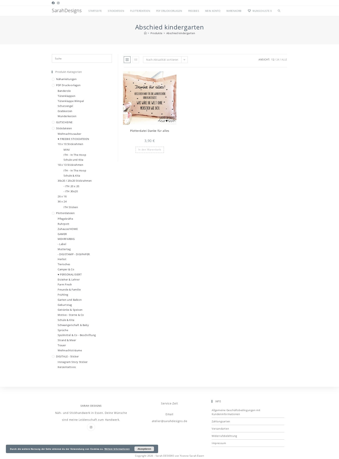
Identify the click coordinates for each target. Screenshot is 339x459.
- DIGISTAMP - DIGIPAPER (74, 254)
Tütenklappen (66, 96)
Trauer (62, 345)
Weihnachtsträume (70, 350)
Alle (284, 59)
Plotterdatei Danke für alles (149, 131)
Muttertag (64, 249)
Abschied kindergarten (180, 33)
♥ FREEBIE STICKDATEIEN (73, 139)
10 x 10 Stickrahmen (70, 144)
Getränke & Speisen (70, 309)
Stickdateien (64, 128)
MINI (67, 149)
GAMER (62, 234)
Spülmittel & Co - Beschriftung (77, 335)
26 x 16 (62, 196)
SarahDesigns (67, 10)
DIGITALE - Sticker (67, 356)
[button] (164, 76)
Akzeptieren (144, 449)
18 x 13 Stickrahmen (70, 165)
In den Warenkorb (149, 149)
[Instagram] (91, 427)
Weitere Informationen (117, 448)
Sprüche (63, 330)
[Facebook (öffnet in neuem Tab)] (54, 3)
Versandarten (220, 428)
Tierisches (64, 264)
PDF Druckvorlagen (68, 85)
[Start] (145, 33)
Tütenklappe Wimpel (71, 101)
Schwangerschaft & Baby (73, 325)
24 (277, 59)
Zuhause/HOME (68, 229)
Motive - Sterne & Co (71, 315)
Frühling (63, 294)
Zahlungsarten (221, 421)
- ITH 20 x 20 (71, 186)
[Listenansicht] (135, 59)
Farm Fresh (65, 284)
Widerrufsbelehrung (224, 436)
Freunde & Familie (69, 289)
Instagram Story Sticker (73, 362)
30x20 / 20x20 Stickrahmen (75, 180)
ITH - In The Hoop (75, 155)
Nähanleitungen (66, 79)
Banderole (64, 91)
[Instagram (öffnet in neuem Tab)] (58, 3)
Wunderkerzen (67, 116)
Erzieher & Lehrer (69, 279)
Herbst (62, 259)
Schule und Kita (73, 159)
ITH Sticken (71, 207)
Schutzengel (65, 106)
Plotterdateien (65, 213)
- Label (62, 244)
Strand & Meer (67, 340)
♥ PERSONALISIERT (70, 274)
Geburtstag (65, 305)
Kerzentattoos (67, 367)
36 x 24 (62, 201)
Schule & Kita (72, 175)
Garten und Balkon (70, 299)
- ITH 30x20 (71, 191)
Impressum (219, 443)
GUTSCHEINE (64, 122)
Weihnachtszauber (69, 134)
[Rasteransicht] (127, 59)
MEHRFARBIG (66, 239)
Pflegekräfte (65, 218)
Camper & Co (66, 269)
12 (272, 59)
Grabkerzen (65, 111)
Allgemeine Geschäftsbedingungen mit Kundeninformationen (236, 412)
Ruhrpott (63, 224)
